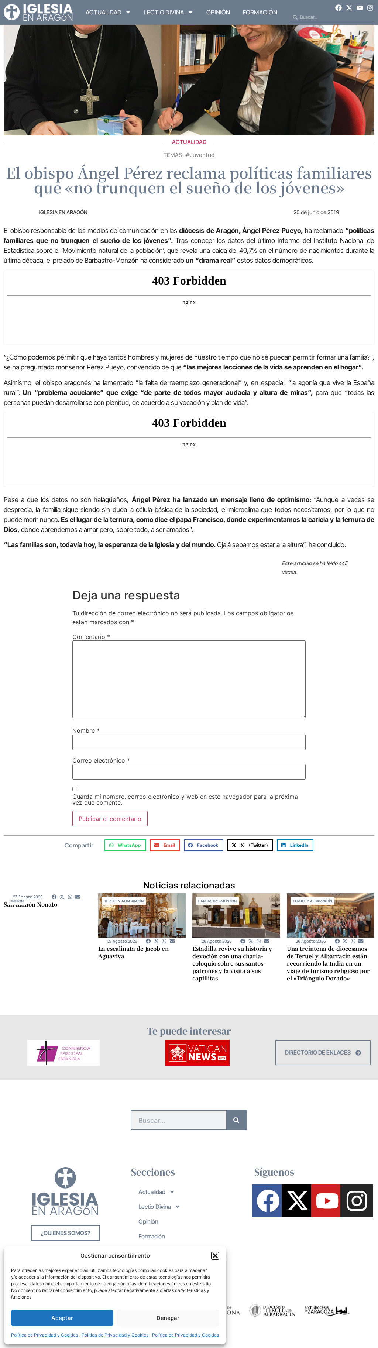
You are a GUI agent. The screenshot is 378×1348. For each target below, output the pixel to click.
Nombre (86, 730)
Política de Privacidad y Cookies (44, 1335)
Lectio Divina (164, 12)
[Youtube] (360, 8)
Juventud (202, 155)
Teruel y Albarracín (124, 901)
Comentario (91, 637)
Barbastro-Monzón (217, 901)
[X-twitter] (349, 8)
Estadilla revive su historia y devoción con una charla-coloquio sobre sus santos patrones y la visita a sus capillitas (232, 963)
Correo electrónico (101, 760)
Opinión (218, 12)
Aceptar (62, 1317)
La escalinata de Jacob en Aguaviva (133, 952)
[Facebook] (339, 8)
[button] (215, 1255)
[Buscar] (236, 1120)
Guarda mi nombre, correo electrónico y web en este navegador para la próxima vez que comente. (185, 799)
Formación (260, 12)
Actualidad (103, 12)
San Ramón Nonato (30, 904)
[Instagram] (370, 8)
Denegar (168, 1317)
